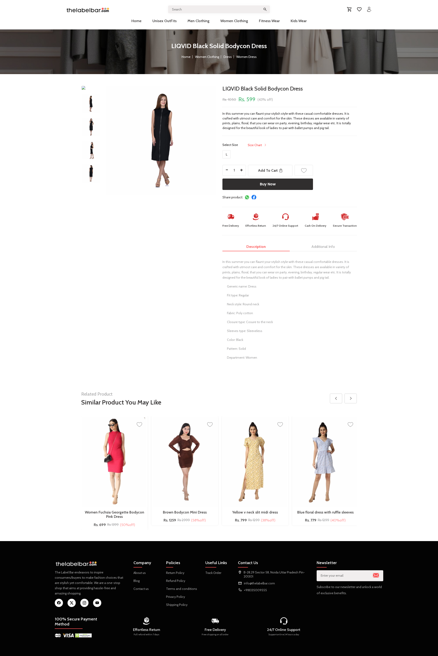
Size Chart (255, 145)
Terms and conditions (181, 589)
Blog (136, 581)
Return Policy (175, 573)
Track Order (213, 573)
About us (139, 573)
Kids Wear (299, 21)
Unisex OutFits (164, 21)
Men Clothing (198, 21)
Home (136, 21)
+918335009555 (255, 590)
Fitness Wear (269, 21)
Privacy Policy (175, 597)
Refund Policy (175, 581)
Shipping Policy (177, 605)
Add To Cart (268, 170)
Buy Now (268, 184)
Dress (228, 57)
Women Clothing (234, 21)
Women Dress (246, 57)
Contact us (141, 589)
